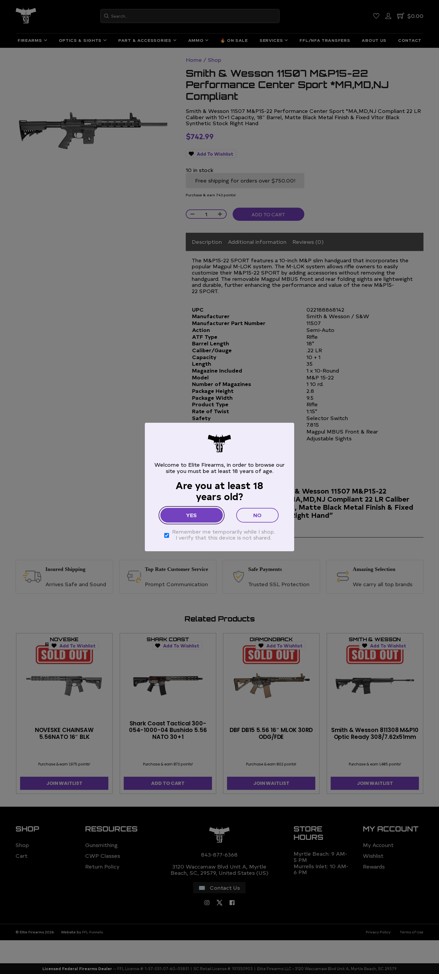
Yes (191, 515)
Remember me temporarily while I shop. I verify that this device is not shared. (223, 535)
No (257, 515)
